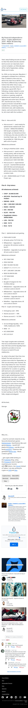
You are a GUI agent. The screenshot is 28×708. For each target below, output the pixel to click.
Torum (18, 466)
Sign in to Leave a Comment (14, 637)
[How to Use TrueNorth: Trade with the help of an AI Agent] (14, 565)
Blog (5, 481)
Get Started (23, 9)
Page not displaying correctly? (14, 671)
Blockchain (5, 478)
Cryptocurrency (6, 475)
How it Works (5, 678)
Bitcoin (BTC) (15, 475)
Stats (3, 686)
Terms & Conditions (19, 700)
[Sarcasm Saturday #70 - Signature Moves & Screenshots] (14, 589)
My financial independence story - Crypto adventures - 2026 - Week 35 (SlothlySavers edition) (13, 624)
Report (19, 647)
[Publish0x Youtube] (25, 697)
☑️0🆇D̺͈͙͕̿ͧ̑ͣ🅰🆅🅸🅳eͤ (11, 577)
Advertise (4, 688)
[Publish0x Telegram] (11, 697)
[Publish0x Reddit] (16, 697)
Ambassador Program (7, 683)
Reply (13, 647)
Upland (11, 447)
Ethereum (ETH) (14, 478)
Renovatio (7, 650)
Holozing (9, 449)
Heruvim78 (6, 46)
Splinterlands (6, 443)
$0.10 (3, 50)
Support (4, 691)
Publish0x (7, 460)
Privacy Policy (25, 701)
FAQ (3, 680)
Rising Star (12, 451)
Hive (15, 470)
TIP (15, 544)
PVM (8, 602)
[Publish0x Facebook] (2, 697)
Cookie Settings (5, 694)
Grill (9, 470)
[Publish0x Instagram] (20, 697)
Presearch (7, 462)
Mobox (9, 445)
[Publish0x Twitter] (7, 697)
